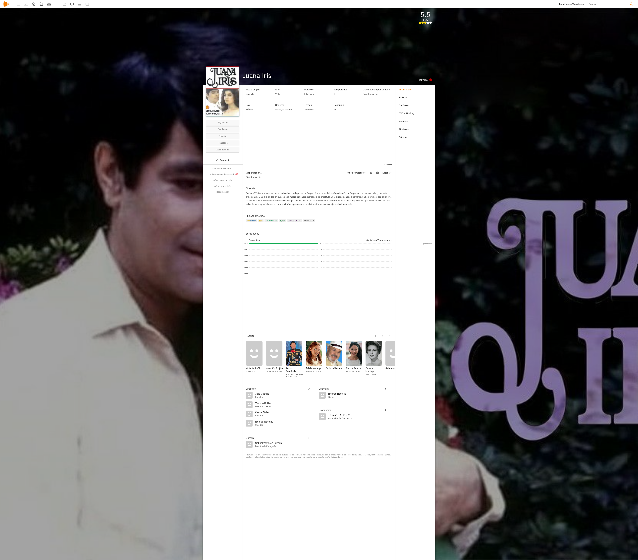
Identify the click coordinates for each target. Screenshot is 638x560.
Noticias (403, 121)
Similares (404, 129)
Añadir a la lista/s (222, 186)
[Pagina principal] (6, 6)
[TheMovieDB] (272, 222)
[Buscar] (631, 4)
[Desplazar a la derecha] (382, 336)
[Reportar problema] (371, 173)
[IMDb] (261, 222)
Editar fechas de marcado (224, 174)
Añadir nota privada (222, 180)
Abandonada (222, 149)
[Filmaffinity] (252, 222)
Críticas (403, 137)
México (249, 109)
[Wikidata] (309, 222)
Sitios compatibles (356, 173)
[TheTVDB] (283, 222)
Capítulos (404, 105)
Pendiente (222, 129)
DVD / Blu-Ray (406, 113)
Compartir (224, 160)
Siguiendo (223, 122)
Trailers (403, 97)
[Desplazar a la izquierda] (375, 336)
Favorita (222, 136)
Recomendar (222, 192)
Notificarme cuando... (223, 168)
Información (405, 89)
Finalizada (223, 143)
